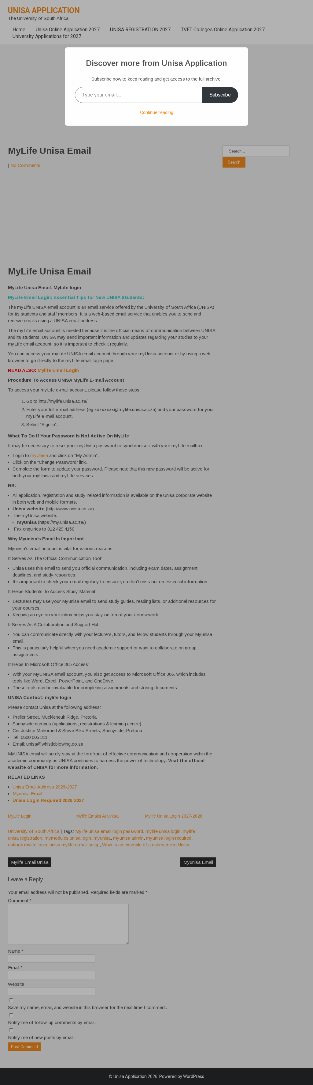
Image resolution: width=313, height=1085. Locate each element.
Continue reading (156, 112)
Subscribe (220, 94)
